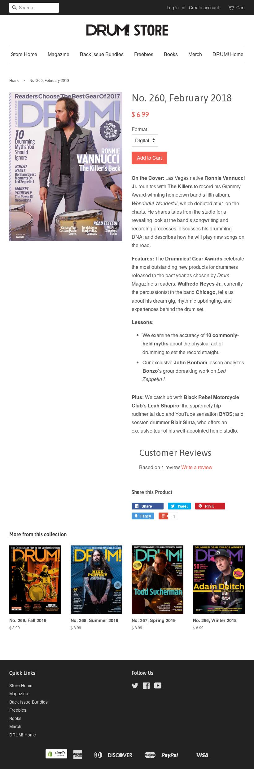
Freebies (143, 54)
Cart (240, 7)
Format (139, 129)
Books (171, 54)
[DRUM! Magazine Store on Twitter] (135, 686)
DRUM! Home (227, 54)
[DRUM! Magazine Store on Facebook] (146, 686)
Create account (204, 7)
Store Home (24, 54)
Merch (195, 54)
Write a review (196, 467)
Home (14, 80)
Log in (173, 7)
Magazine (58, 54)
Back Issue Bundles (102, 54)
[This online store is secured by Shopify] (56, 756)
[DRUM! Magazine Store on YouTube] (157, 686)
